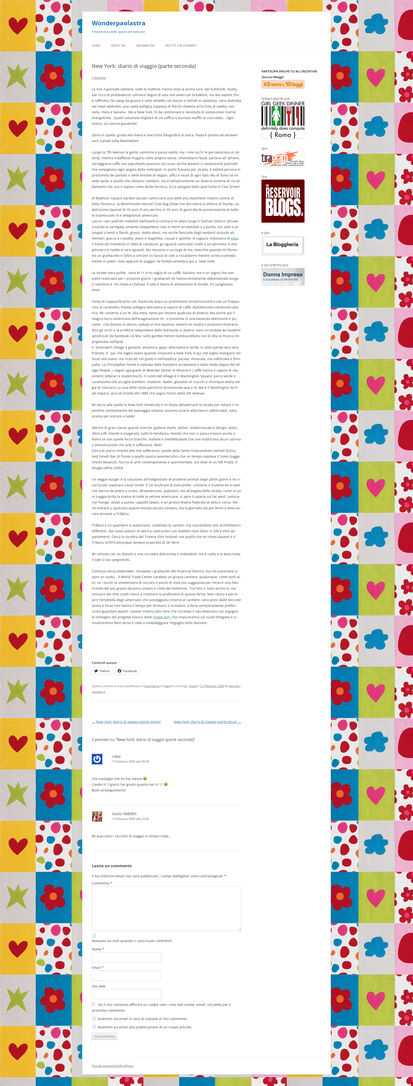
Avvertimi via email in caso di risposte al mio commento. (143, 1018)
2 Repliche (99, 78)
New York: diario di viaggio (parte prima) (126, 721)
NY (185, 686)
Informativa (145, 46)
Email (97, 967)
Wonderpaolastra (119, 23)
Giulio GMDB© (124, 813)
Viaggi (193, 686)
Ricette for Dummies (181, 46)
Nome (98, 949)
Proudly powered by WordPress (112, 1066)
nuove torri (162, 617)
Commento (102, 883)
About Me (118, 46)
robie (116, 756)
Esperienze (152, 686)
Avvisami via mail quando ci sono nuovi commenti (132, 940)
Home (96, 46)
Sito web (98, 986)
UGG (234, 238)
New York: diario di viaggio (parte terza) (207, 721)
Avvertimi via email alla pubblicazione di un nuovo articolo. (145, 1027)
